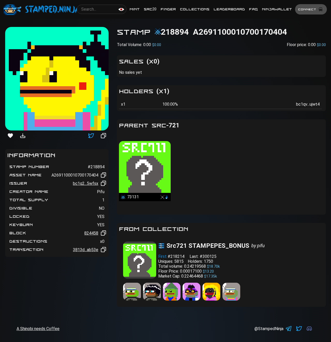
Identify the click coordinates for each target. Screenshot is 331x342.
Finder (168, 9)
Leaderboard (229, 9)
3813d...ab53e (85, 249)
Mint (135, 9)
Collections (194, 9)
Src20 (150, 9)
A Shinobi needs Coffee (38, 328)
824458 (91, 233)
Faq (253, 9)
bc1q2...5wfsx (85, 183)
